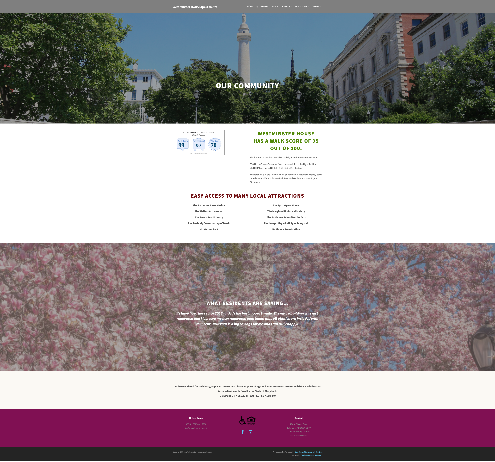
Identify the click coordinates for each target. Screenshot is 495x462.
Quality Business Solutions (311, 455)
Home (250, 6)
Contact (316, 6)
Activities (286, 6)
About (274, 6)
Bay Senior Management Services (308, 452)
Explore (263, 6)
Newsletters (301, 6)
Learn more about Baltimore (198, 153)
